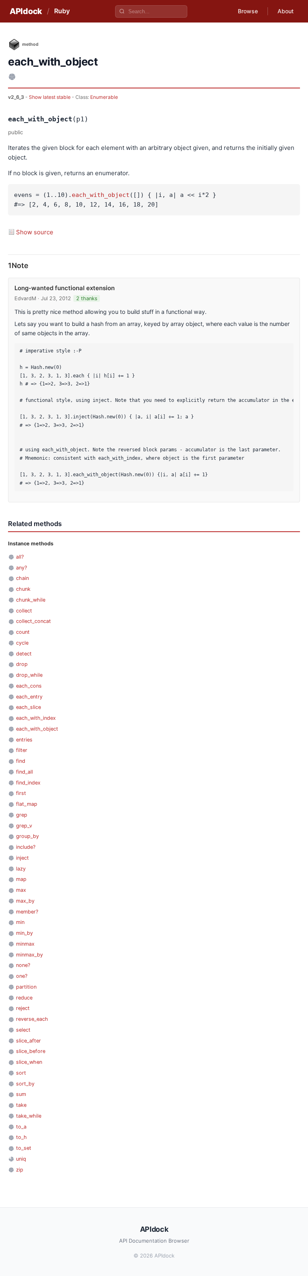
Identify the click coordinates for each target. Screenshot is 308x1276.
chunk (23, 589)
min (20, 922)
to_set (23, 1148)
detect (24, 654)
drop (22, 664)
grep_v (24, 826)
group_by (27, 836)
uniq (21, 1159)
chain (22, 578)
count (23, 632)
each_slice (28, 707)
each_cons (29, 686)
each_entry (29, 697)
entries (24, 740)
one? (21, 976)
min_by (24, 933)
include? (25, 847)
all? (20, 557)
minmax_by (29, 955)
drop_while (29, 675)
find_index (28, 783)
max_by (25, 901)
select (23, 1030)
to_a (21, 1127)
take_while (28, 1116)
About (286, 11)
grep (21, 815)
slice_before (30, 1051)
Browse (248, 11)
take (21, 1105)
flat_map (26, 804)
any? (21, 568)
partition (26, 987)
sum (21, 1094)
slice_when (29, 1062)
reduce (24, 998)
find (20, 761)
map (21, 879)
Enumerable (104, 97)
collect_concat (33, 621)
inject (22, 858)
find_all (24, 772)
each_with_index (36, 718)
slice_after (28, 1041)
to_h (21, 1137)
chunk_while (30, 600)
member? (27, 912)
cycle (22, 643)
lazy (21, 869)
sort (21, 1073)
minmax (25, 944)
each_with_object (101, 195)
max (21, 890)
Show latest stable (50, 97)
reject (23, 1008)
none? (23, 965)
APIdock (26, 11)
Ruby (62, 11)
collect (24, 611)
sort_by (25, 1084)
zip (19, 1170)
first (21, 793)
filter (21, 750)
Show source (34, 232)
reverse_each (32, 1019)
